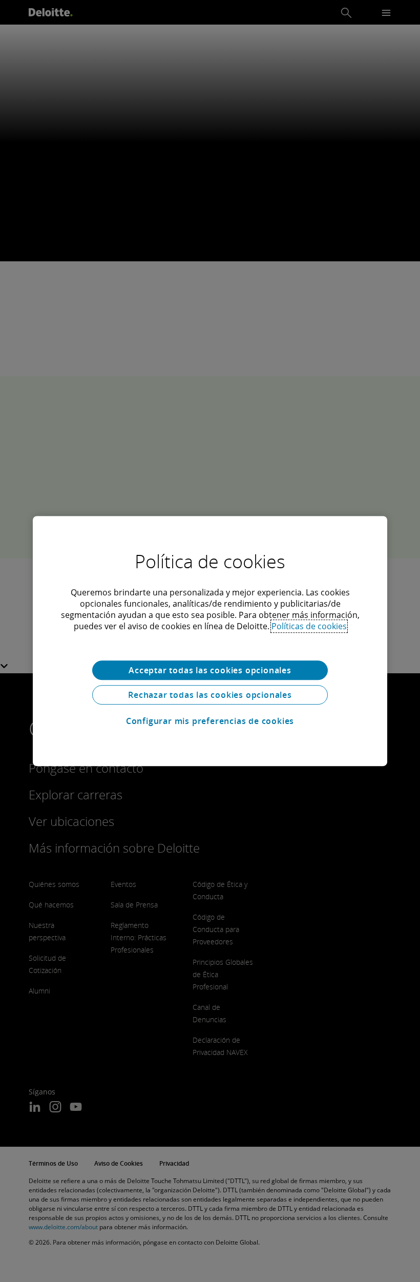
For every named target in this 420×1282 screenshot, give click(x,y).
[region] (210, 641)
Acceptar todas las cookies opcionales (210, 670)
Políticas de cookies (309, 626)
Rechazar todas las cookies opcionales (210, 694)
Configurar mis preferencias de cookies (210, 721)
